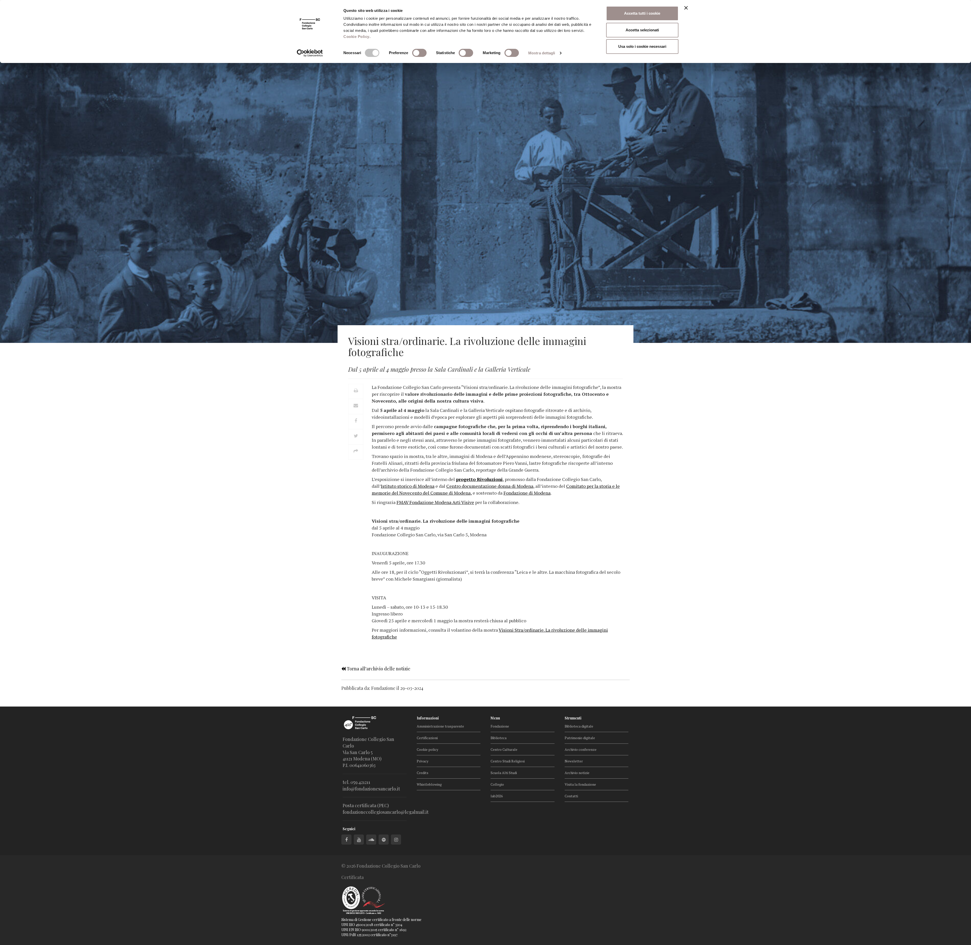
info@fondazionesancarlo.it (371, 789)
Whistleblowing (429, 784)
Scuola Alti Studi (504, 772)
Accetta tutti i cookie (642, 13)
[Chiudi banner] (686, 8)
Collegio (497, 784)
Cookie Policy (356, 36)
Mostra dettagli (541, 53)
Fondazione (500, 726)
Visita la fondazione (580, 784)
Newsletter (574, 761)
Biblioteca (498, 737)
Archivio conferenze (581, 749)
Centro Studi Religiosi (508, 761)
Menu (495, 718)
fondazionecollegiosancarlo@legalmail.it (386, 812)
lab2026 (497, 796)
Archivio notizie (577, 772)
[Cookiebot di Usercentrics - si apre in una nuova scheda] (310, 53)
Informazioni (428, 718)
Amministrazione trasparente (440, 726)
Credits (422, 772)
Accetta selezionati (642, 30)
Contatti (571, 796)
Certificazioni (427, 737)
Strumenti (573, 718)
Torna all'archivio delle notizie (378, 669)
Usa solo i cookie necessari (642, 46)
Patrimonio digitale (580, 737)
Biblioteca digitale (579, 726)
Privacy (422, 761)
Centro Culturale (504, 749)
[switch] (419, 53)
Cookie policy (427, 749)
